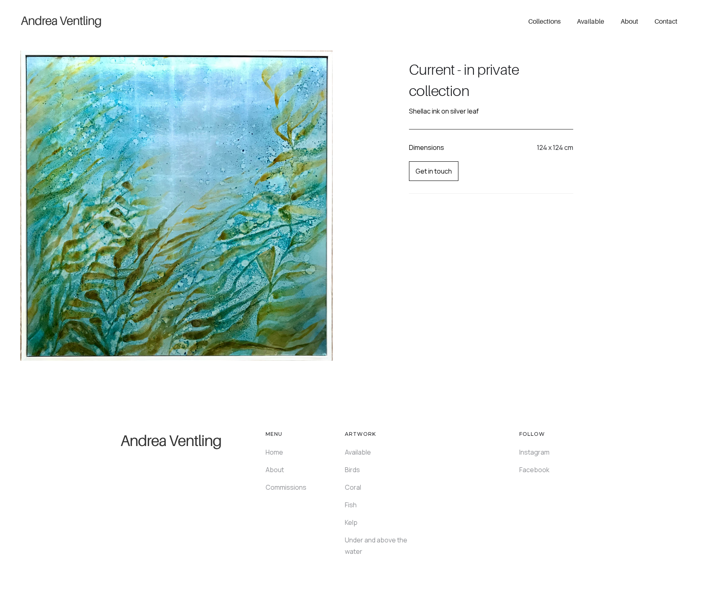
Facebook (534, 469)
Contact (666, 21)
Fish (351, 504)
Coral (353, 487)
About (629, 21)
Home (274, 452)
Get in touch (434, 171)
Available (590, 21)
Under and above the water (376, 545)
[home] (61, 21)
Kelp (351, 522)
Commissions (286, 487)
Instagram (534, 452)
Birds (352, 469)
